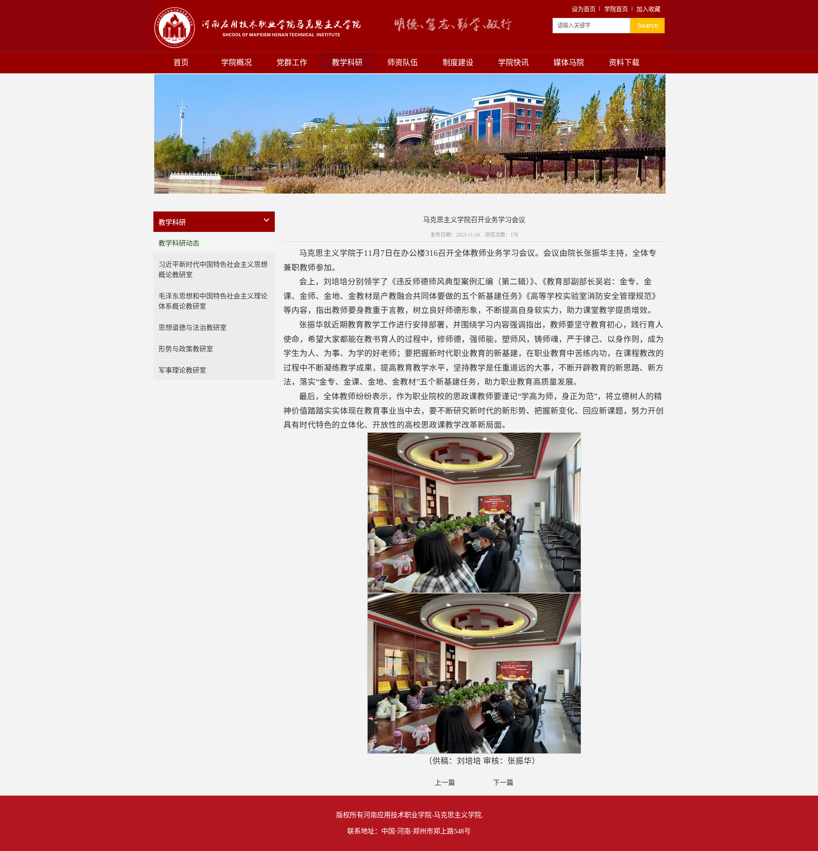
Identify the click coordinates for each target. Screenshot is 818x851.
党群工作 (292, 62)
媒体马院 (568, 62)
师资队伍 (402, 62)
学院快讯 (513, 62)
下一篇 (503, 782)
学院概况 (236, 62)
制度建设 (458, 62)
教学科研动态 (178, 243)
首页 (181, 62)
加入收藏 (648, 9)
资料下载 (624, 62)
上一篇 (445, 782)
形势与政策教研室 (185, 349)
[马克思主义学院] (256, 10)
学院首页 (616, 9)
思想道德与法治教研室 (192, 327)
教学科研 (347, 62)
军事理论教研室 (182, 370)
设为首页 (584, 9)
